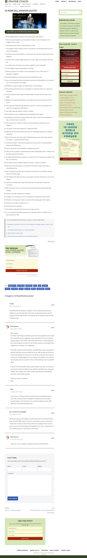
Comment (10, 473)
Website (40, 466)
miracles (7, 288)
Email (25, 466)
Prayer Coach (11, 6)
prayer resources (22, 550)
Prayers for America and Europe (68, 112)
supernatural (40, 288)
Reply (52, 305)
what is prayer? (26, 4)
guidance (45, 285)
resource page (14, 340)
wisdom (47, 288)
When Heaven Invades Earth (15, 233)
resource (27, 288)
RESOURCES (72, 1)
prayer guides (65, 550)
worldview (35, 4)
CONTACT (64, 1)
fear (39, 285)
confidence (29, 285)
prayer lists (8, 4)
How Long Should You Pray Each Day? (70, 107)
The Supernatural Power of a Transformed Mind (21, 230)
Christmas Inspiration (66, 115)
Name (9, 466)
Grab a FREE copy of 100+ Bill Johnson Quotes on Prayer (22, 31)
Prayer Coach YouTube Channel (68, 95)
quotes (21, 288)
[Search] (79, 12)
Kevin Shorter (14, 326)
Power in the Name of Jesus (67, 102)
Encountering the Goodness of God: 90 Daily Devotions (23, 236)
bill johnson (21, 285)
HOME (57, 1)
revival (33, 288)
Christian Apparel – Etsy (66, 98)
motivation (14, 288)
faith (35, 285)
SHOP (79, 1)
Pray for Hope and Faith (66, 110)
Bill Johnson (51, 241)
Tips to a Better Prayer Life (67, 100)
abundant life (12, 285)
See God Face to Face (66, 105)
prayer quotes (17, 4)
